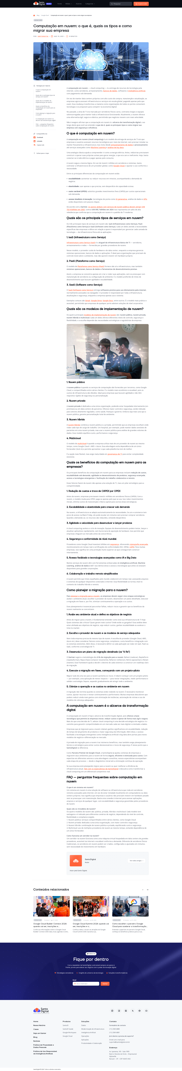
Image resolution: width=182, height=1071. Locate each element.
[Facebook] (119, 1010)
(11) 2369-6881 (114, 1032)
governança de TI (115, 454)
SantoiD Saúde (68, 1029)
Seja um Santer (39, 1033)
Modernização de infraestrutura (92, 1029)
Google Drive (96, 300)
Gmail (87, 300)
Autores (79, 4)
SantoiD (65, 1025)
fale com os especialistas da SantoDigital (101, 769)
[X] (132, 1010)
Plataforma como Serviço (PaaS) (91, 266)
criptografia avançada (139, 544)
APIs (145, 199)
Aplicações (85, 1040)
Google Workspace (69, 1032)
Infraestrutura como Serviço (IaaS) (81, 242)
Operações (85, 1036)
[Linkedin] (126, 1010)
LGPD (131, 547)
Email (74, 980)
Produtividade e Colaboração (91, 1043)
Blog (38, 15)
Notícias (36, 1041)
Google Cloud (45, 15)
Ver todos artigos (136, 861)
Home (59, 4)
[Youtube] (146, 1010)
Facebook (40, 137)
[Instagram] (112, 1010)
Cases (36, 1029)
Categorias (89, 4)
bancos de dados (110, 91)
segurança (114, 544)
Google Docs (108, 300)
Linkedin (39, 141)
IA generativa (121, 199)
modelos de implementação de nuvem (100, 315)
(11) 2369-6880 (114, 1029)
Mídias (68, 4)
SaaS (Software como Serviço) (80, 290)
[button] (143, 890)
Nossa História (39, 1025)
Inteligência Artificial (88, 1032)
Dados (83, 1025)
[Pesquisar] (112, 4)
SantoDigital (43, 36)
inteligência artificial (136, 91)
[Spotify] (139, 1010)
